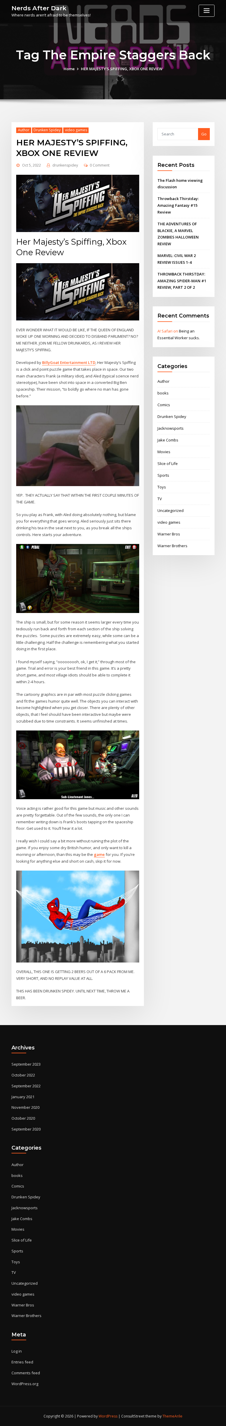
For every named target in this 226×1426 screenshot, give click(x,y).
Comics (163, 404)
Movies (163, 451)
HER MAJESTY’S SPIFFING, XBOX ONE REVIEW (121, 68)
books (163, 393)
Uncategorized (170, 510)
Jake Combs (167, 440)
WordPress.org (24, 1383)
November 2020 (25, 1107)
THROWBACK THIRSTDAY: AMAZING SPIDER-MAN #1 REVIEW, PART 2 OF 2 (181, 280)
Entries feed (22, 1362)
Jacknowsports (170, 428)
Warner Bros (168, 534)
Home (69, 68)
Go (204, 134)
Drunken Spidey (47, 129)
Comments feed (25, 1372)
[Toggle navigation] (207, 11)
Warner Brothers (172, 545)
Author (23, 129)
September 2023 (26, 1064)
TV (159, 498)
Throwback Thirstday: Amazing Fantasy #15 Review (178, 205)
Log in (16, 1351)
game (99, 854)
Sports (163, 475)
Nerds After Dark (39, 8)
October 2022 (23, 1075)
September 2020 (26, 1129)
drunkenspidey (65, 165)
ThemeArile (172, 1416)
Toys (161, 487)
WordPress (108, 1416)
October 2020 (23, 1118)
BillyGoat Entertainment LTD (68, 362)
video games (76, 129)
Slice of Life (167, 463)
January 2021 (22, 1096)
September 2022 (26, 1086)
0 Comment (99, 165)
